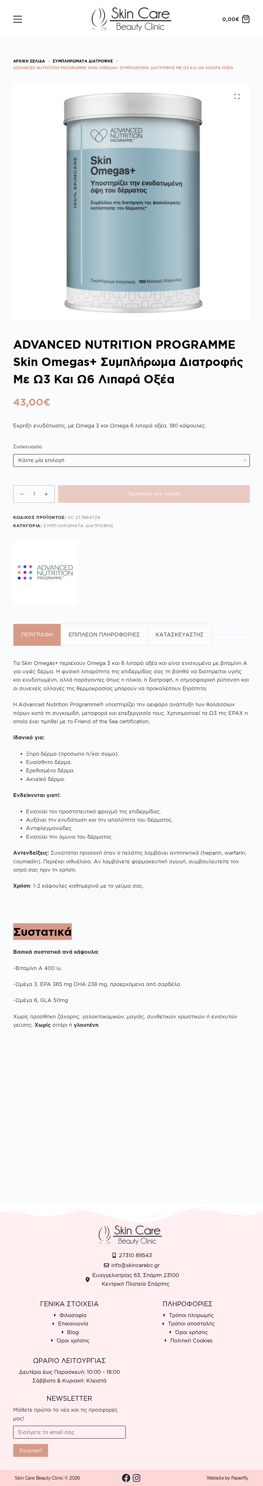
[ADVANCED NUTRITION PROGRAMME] (45, 572)
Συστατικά (42, 931)
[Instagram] (137, 1478)
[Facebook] (126, 1478)
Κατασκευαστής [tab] (180, 634)
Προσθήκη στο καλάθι (154, 493)
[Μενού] (17, 19)
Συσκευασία (27, 446)
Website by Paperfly (227, 1477)
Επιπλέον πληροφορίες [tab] (104, 634)
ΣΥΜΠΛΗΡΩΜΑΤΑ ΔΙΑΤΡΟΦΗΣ (78, 525)
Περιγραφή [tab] (37, 634)
